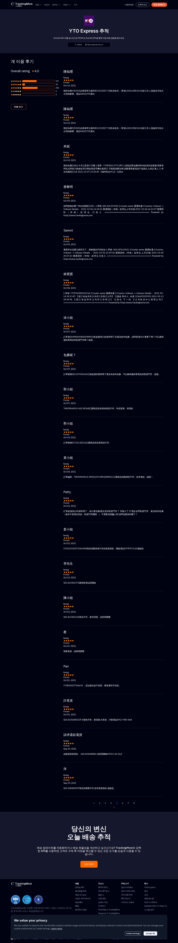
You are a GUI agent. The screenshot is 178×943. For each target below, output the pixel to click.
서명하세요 (129, 5)
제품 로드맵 (149, 898)
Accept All (150, 933)
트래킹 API (79, 887)
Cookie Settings (133, 933)
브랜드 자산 (103, 902)
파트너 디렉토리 (150, 902)
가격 (75, 5)
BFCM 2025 (103, 887)
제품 (37, 5)
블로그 (101, 895)
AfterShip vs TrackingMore (109, 909)
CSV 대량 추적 (127, 895)
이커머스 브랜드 (127, 902)
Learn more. (56, 928)
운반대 (47, 5)
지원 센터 (102, 898)
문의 (146, 891)
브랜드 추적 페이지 (83, 898)
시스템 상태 (149, 909)
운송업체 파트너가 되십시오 (155, 906)
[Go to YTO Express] (89, 20)
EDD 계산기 (125, 898)
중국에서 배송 (81, 909)
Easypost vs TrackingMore (109, 913)
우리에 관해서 (150, 887)
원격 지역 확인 (127, 887)
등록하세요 (142, 5)
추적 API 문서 (103, 891)
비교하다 (102, 906)
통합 (77, 906)
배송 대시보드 (81, 895)
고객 (146, 895)
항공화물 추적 (81, 891)
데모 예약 (89, 864)
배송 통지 (79, 902)
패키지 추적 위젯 (128, 891)
